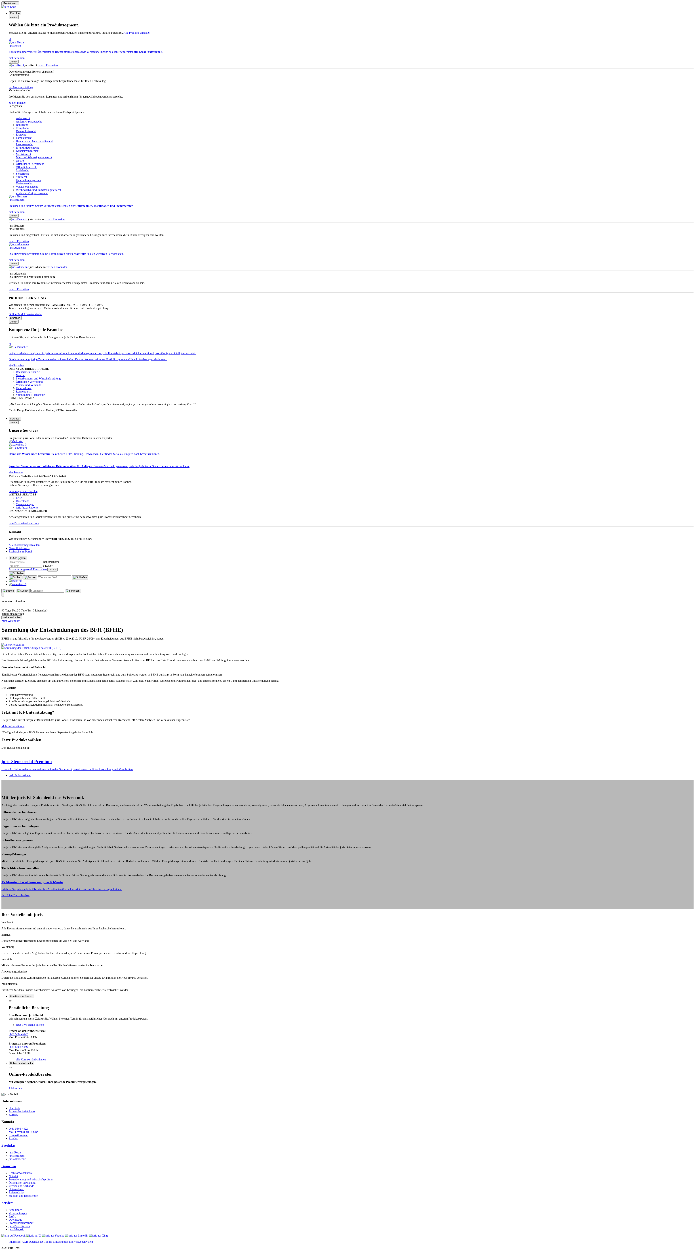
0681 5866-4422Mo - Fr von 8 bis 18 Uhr (23, 1130)
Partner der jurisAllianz (22, 1111)
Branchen (8, 1166)
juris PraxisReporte (19, 1226)
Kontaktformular (18, 1135)
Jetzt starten (15, 1088)
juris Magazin (16, 1229)
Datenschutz (36, 1241)
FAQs (12, 1216)
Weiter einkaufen (11, 617)
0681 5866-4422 (18, 1034)
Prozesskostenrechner (21, 1222)
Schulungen (15, 1209)
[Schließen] (17, 573)
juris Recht (15, 1152)
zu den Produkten (48, 65)
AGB (25, 1241)
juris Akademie (17, 1159)
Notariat (13, 1176)
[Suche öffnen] (15, 577)
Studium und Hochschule (23, 1195)
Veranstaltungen (18, 1213)
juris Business (16, 1155)
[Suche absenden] (30, 577)
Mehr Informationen (12, 726)
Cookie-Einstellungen (56, 1241)
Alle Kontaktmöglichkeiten (24, 545)
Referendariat (16, 1192)
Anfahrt (13, 1138)
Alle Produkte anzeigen (136, 32)
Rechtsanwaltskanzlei (21, 1172)
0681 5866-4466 (18, 1046)
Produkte (8, 1145)
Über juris (14, 1108)
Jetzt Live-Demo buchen (15, 895)
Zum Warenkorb (10, 620)
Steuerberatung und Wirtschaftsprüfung (31, 1179)
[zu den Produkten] (17, 65)
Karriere (13, 1114)
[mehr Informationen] (347, 754)
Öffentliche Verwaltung (22, 1182)
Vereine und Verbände (21, 1185)
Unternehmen (16, 1189)
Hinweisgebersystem (81, 1241)
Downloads (15, 1219)
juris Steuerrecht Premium (26, 761)
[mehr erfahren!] (12, 644)
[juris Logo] (8, 6)
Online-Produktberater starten (25, 314)
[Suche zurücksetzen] (80, 577)
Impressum (15, 1241)
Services (7, 1203)
